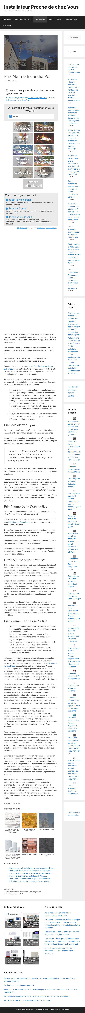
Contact (71, 396)
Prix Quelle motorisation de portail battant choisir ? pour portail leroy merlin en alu (74, 746)
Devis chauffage (71, 19)
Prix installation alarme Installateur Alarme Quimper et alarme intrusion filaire (36, 996)
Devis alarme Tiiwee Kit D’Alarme (73, 688)
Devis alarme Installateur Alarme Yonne (74, 315)
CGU (18, 228)
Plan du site (73, 387)
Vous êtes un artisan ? (51, 228)
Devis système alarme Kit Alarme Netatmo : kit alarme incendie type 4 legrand (74, 501)
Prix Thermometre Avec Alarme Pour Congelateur (23, 892)
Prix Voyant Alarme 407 (14, 894)
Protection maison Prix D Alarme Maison (74, 676)
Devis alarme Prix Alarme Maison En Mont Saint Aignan (73, 581)
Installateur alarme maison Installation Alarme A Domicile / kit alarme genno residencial (74, 115)
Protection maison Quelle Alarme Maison (74, 469)
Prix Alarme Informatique (18, 522)
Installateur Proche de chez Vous (41, 7)
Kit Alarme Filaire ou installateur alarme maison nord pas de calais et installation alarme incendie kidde (74, 90)
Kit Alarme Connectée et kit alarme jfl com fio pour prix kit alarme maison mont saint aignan (74, 212)
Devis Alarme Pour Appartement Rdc (19, 985)
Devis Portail (7, 26)
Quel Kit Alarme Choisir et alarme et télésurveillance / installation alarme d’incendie (59, 951)
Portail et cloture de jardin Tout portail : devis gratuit (73, 521)
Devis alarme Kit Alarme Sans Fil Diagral (74, 596)
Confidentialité (23, 228)
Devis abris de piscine (23, 19)
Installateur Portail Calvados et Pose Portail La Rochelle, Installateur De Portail (74, 613)
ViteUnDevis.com (41, 228)
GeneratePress (64, 1010)
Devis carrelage (55, 19)
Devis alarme (40, 19)
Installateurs (6, 19)
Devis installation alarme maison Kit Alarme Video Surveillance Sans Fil (74, 189)
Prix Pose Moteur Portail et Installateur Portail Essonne (27, 1000)
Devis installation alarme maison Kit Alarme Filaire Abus (74, 232)
